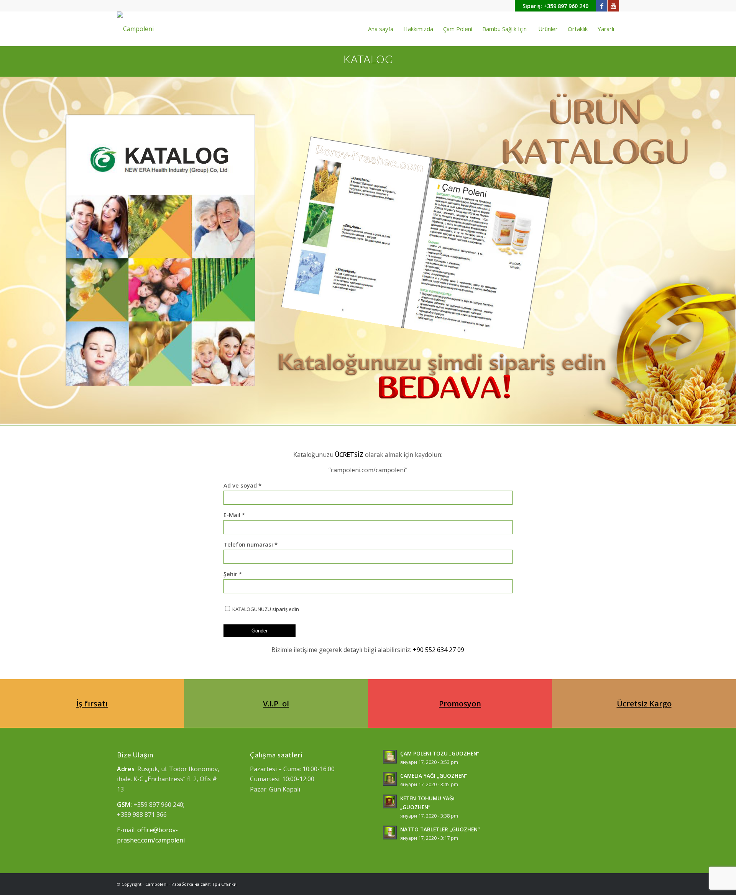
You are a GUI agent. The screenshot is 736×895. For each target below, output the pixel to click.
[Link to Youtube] (613, 5)
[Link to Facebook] (601, 5)
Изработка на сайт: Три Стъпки (204, 884)
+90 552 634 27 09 (438, 649)
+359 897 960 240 (566, 6)
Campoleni (156, 884)
